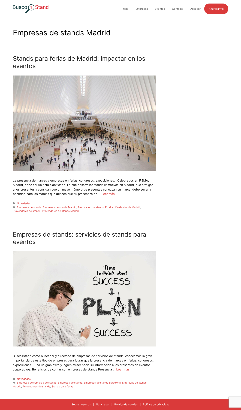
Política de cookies (126, 404)
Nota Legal (102, 404)
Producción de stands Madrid (122, 207)
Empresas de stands (29, 207)
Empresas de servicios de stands (36, 382)
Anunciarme (216, 8)
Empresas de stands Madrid (59, 207)
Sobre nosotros (81, 404)
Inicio (125, 8)
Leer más (108, 194)
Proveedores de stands (27, 210)
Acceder (195, 8)
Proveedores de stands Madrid (60, 210)
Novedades (24, 203)
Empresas (141, 8)
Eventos (160, 8)
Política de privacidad (156, 404)
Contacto (177, 8)
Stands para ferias (62, 386)
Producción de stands (91, 207)
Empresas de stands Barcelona (102, 382)
